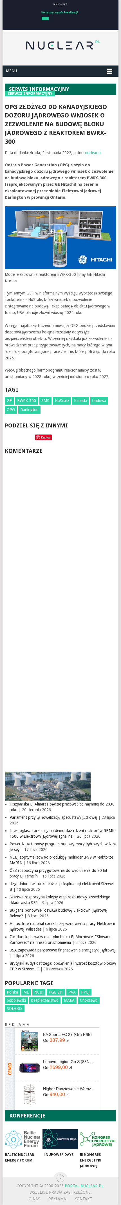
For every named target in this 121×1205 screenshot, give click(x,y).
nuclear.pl (93, 152)
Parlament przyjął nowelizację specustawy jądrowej (53, 817)
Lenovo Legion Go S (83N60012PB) (69, 1062)
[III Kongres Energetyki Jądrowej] (97, 1139)
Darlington (29, 409)
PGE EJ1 (56, 992)
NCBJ (38, 992)
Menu (11, 71)
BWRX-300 (26, 400)
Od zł (56, 1040)
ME (26, 992)
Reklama (57, 1199)
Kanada (80, 400)
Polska (12, 992)
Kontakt (83, 1199)
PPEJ (85, 992)
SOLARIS (15, 1008)
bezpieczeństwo (45, 1000)
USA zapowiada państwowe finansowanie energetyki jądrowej (62, 950)
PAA (72, 992)
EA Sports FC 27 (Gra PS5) (67, 1034)
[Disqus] (60, 535)
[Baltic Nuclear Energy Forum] (22, 1139)
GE (9, 400)
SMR (45, 400)
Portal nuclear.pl (84, 1186)
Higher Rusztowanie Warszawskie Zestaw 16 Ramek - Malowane (69, 1089)
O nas (34, 1199)
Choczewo (89, 1000)
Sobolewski (16, 1000)
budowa (99, 400)
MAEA (69, 1000)
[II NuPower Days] (60, 1139)
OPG (11, 409)
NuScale (62, 400)
